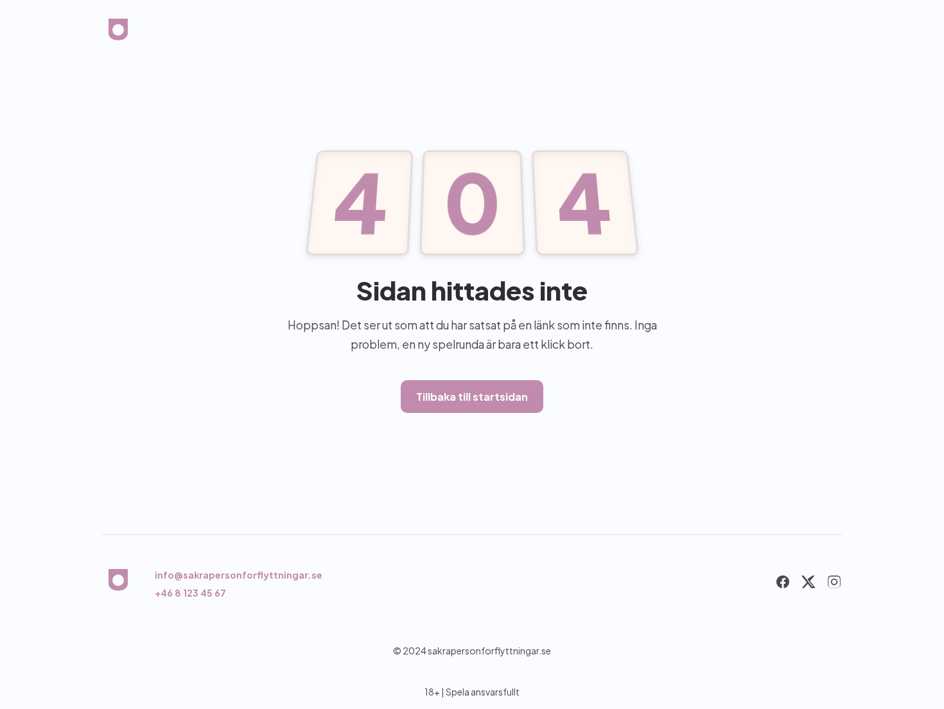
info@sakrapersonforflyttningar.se (238, 575)
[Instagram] (834, 584)
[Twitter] (808, 584)
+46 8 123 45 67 (190, 593)
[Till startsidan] (118, 33)
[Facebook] (783, 584)
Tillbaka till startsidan (472, 396)
